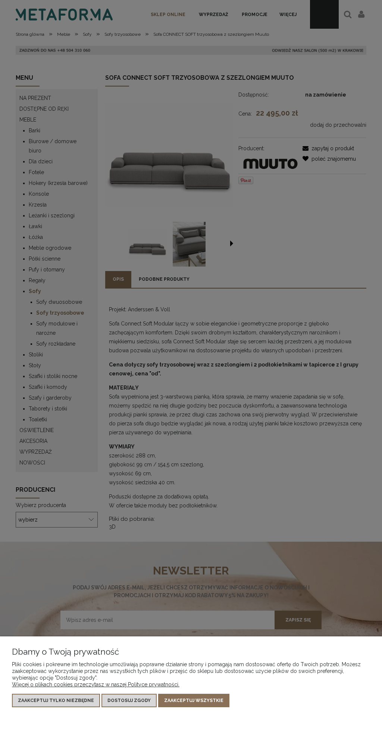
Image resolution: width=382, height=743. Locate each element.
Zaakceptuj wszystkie (193, 700)
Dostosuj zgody (129, 700)
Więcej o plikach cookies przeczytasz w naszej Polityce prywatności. (95, 684)
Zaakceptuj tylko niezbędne (56, 700)
